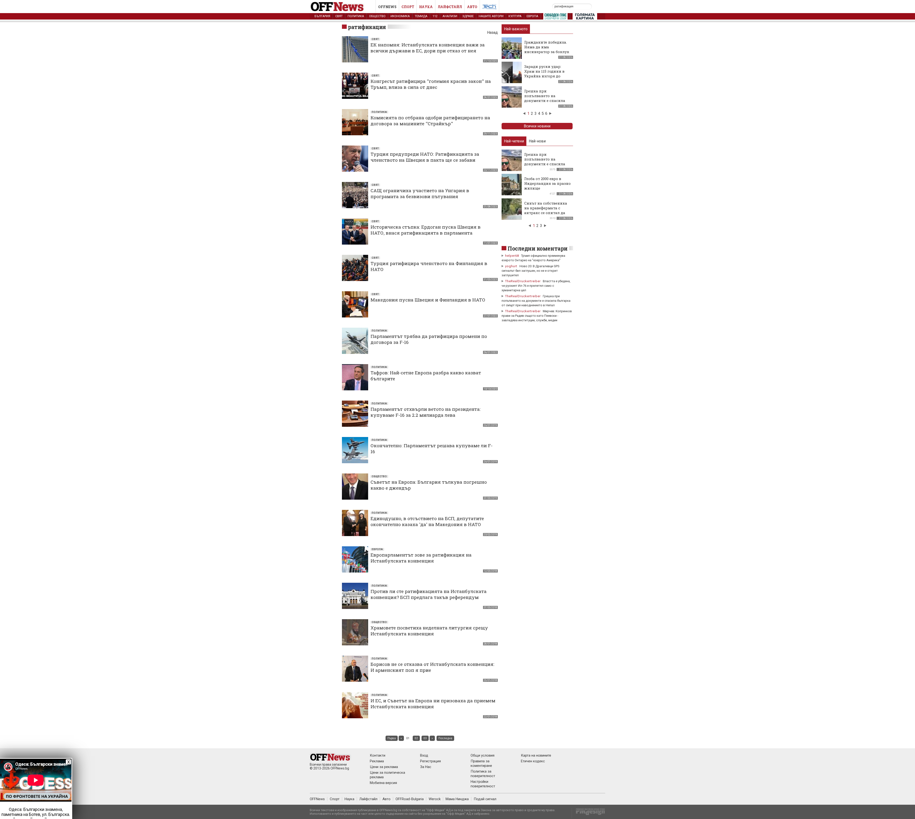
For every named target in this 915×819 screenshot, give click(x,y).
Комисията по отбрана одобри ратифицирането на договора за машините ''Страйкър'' (430, 120)
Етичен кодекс (533, 761)
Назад (492, 32)
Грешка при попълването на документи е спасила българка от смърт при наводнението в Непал (546, 100)
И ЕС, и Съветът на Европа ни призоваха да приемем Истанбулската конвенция (433, 703)
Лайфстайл (450, 7)
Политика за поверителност (483, 773)
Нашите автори (491, 16)
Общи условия (482, 755)
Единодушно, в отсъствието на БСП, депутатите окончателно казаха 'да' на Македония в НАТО (427, 521)
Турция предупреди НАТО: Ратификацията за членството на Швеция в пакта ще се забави (425, 157)
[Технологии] (489, 7)
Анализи (449, 16)
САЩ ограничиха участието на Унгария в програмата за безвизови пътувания (420, 193)
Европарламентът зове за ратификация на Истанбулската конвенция (421, 558)
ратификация (367, 26)
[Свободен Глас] (555, 17)
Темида (421, 16)
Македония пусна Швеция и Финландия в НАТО (428, 300)
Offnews (387, 7)
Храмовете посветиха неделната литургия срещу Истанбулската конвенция (429, 631)
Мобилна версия (383, 783)
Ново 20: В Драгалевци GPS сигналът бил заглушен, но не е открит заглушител (530, 270)
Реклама (377, 761)
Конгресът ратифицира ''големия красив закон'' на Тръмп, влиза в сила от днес (431, 84)
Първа (391, 738)
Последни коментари (538, 248)
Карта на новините (536, 755)
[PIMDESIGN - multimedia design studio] (588, 813)
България (322, 16)
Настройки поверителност (483, 783)
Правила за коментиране (481, 763)
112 (434, 16)
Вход (424, 755)
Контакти (377, 755)
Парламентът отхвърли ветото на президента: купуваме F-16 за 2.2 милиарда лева (426, 412)
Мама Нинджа (457, 799)
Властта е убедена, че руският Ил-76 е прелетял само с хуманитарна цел (536, 285)
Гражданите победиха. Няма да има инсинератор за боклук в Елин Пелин (546, 49)
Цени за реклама (384, 767)
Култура (515, 16)
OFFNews (317, 799)
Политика (356, 16)
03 (425, 738)
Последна (445, 738)
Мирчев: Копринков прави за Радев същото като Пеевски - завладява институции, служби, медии (537, 315)
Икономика (400, 16)
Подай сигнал (485, 799)
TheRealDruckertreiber (523, 281)
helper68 (512, 255)
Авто (472, 7)
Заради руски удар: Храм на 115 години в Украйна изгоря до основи (544, 73)
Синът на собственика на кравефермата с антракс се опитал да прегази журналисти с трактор (546, 213)
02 (416, 738)
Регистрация (430, 761)
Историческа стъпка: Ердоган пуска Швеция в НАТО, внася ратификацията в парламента (426, 230)
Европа (532, 16)
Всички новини (537, 126)
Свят (339, 16)
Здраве (468, 16)
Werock (435, 799)
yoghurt (511, 266)
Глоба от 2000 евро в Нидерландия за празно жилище (547, 183)
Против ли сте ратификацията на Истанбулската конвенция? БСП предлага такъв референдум (429, 594)
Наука (426, 7)
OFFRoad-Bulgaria (410, 799)
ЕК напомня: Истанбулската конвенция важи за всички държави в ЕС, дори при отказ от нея (428, 48)
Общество (377, 16)
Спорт (408, 7)
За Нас (425, 767)
